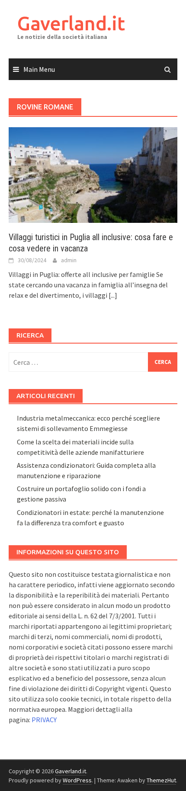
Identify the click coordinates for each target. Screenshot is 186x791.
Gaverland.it (71, 23)
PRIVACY (44, 719)
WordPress (77, 780)
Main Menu (39, 69)
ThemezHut (161, 780)
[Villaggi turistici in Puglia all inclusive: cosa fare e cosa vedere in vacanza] (93, 174)
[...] (113, 295)
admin (69, 260)
